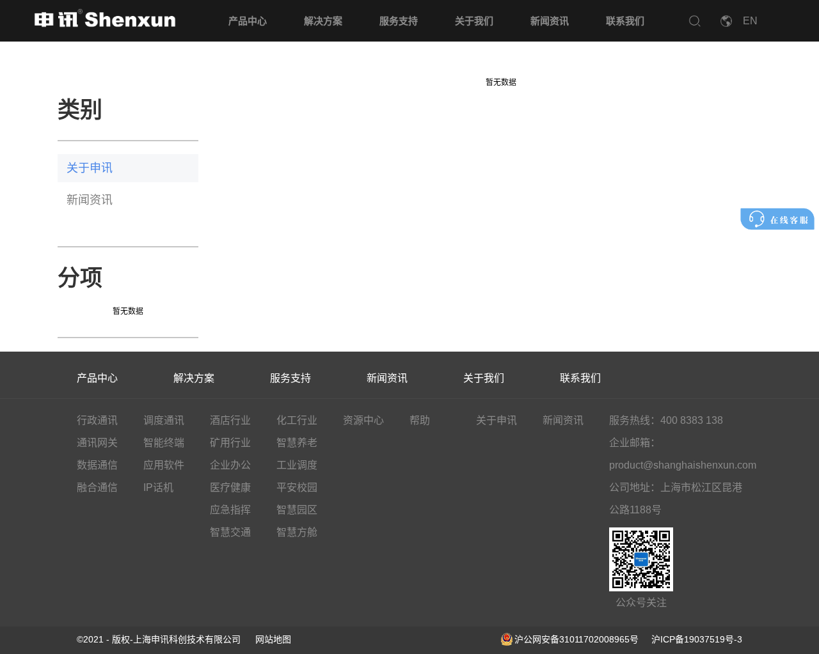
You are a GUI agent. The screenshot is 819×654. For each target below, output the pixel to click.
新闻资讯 (549, 20)
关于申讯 (90, 168)
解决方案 (323, 20)
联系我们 (625, 20)
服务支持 (398, 20)
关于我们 (474, 20)
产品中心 (247, 20)
